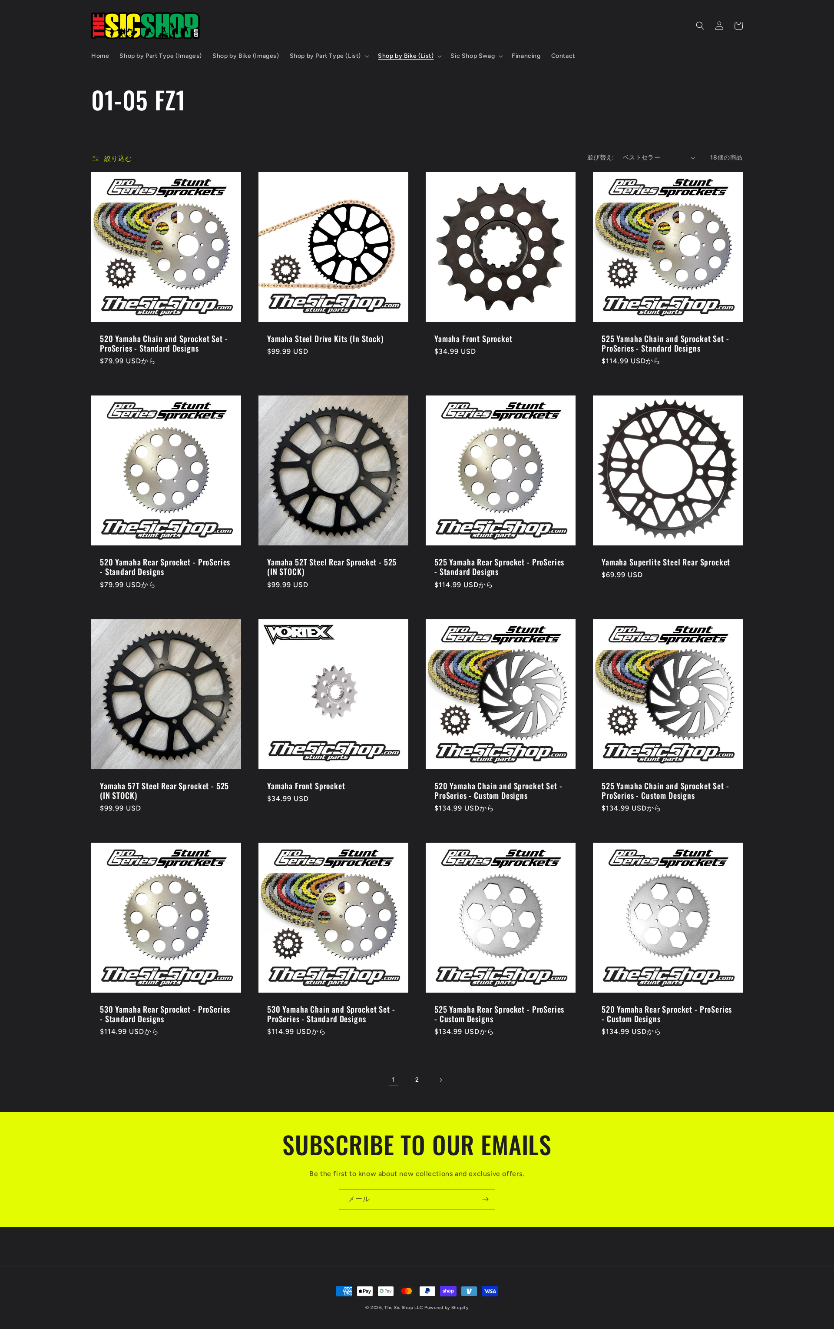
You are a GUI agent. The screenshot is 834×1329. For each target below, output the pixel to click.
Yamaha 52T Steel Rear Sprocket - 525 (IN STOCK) (332, 566)
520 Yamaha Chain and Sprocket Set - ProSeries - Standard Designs (164, 343)
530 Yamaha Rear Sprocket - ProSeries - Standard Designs (165, 1013)
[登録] (485, 1199)
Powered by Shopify (446, 1307)
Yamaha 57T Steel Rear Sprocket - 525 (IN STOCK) (164, 790)
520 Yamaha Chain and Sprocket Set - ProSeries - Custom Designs (498, 790)
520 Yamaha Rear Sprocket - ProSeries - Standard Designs (165, 566)
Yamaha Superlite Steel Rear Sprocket (666, 562)
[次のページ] (440, 1080)
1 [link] (393, 1080)
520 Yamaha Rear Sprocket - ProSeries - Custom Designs (667, 1013)
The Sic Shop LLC (403, 1307)
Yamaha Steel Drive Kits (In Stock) (325, 338)
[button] (329, 56)
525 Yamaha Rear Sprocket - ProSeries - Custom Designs (499, 1013)
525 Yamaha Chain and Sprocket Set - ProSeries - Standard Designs (665, 343)
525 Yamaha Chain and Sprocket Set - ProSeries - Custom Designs (665, 790)
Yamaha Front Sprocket (473, 338)
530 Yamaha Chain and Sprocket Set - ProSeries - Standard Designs (331, 1013)
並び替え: (600, 157)
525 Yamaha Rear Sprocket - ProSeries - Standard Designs (499, 566)
